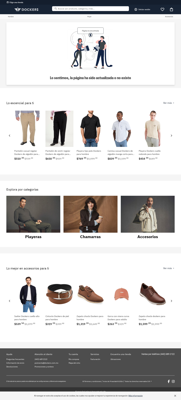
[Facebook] (169, 381)
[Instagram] (173, 381)
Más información (136, 396)
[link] (28, 135)
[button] (9, 135)
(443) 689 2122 (167, 354)
